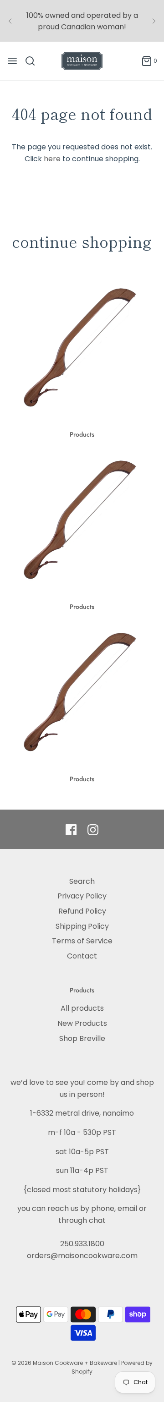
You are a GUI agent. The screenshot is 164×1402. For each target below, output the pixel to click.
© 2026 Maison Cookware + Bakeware (64, 1363)
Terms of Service (82, 941)
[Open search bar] (33, 61)
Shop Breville (82, 1038)
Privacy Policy (82, 896)
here (52, 158)
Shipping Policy (82, 926)
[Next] (154, 21)
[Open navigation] (12, 61)
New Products (82, 1023)
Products (82, 434)
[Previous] (10, 21)
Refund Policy (82, 911)
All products (82, 1008)
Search (82, 881)
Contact (82, 956)
